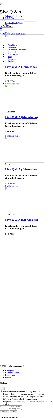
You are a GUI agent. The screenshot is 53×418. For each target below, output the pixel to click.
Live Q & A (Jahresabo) (21, 67)
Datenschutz (10, 375)
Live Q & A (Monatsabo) (21, 117)
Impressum (9, 377)
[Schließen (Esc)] (2, 388)
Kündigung (9, 370)
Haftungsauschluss (12, 373)
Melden (13, 412)
